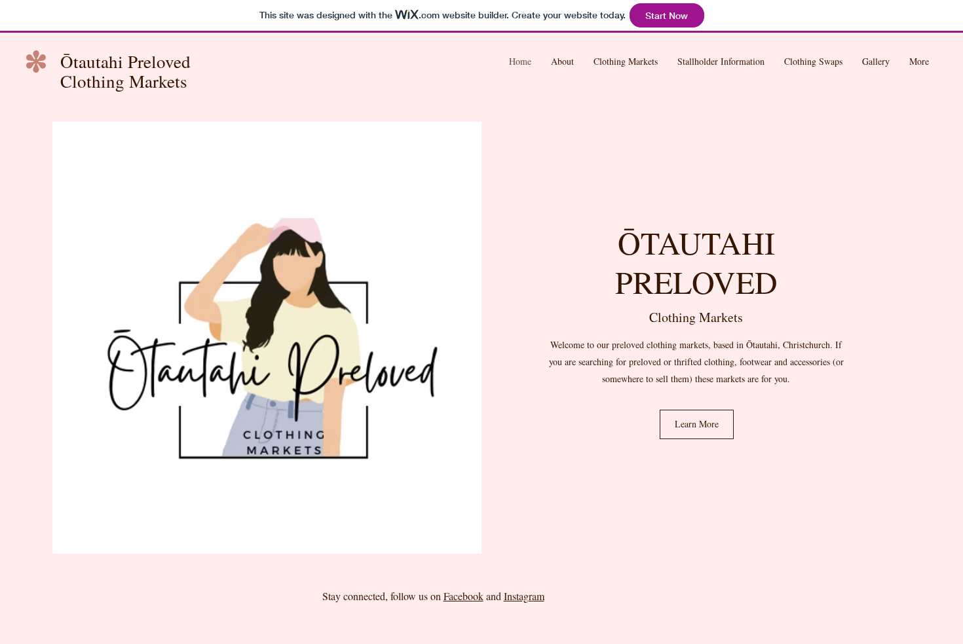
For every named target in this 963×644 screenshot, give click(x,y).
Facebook (463, 596)
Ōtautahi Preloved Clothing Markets (125, 71)
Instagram (524, 596)
